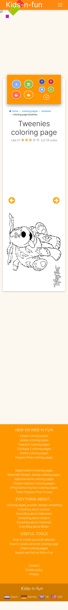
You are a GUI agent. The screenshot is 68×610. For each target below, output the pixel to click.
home (14, 111)
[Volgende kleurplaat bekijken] (54, 200)
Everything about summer (34, 509)
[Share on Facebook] (42, 82)
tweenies (46, 111)
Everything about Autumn (34, 518)
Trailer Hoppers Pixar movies (34, 492)
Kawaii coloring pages (34, 436)
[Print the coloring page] (16, 95)
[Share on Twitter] (42, 89)
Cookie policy (34, 570)
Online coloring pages (34, 548)
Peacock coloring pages (34, 444)
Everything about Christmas (34, 522)
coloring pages (30, 111)
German (32, 596)
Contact (34, 565)
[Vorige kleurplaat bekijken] (13, 200)
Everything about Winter (34, 526)
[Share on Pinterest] (51, 82)
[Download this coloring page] (28, 95)
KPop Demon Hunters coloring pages (34, 487)
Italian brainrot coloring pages (34, 470)
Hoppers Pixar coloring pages (34, 457)
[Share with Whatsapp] (51, 89)
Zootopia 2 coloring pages (34, 449)
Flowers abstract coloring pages (34, 483)
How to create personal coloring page (34, 544)
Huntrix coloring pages (34, 453)
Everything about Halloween (34, 513)
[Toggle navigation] (60, 4)
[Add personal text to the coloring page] (16, 84)
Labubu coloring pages (34, 440)
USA (59, 596)
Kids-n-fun (24, 4)
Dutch (13, 596)
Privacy (34, 574)
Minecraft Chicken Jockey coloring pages (34, 474)
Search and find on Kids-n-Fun (34, 552)
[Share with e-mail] (46, 97)
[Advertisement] (34, 35)
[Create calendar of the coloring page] (28, 84)
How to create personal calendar (34, 539)
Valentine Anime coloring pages (34, 479)
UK (47, 596)
